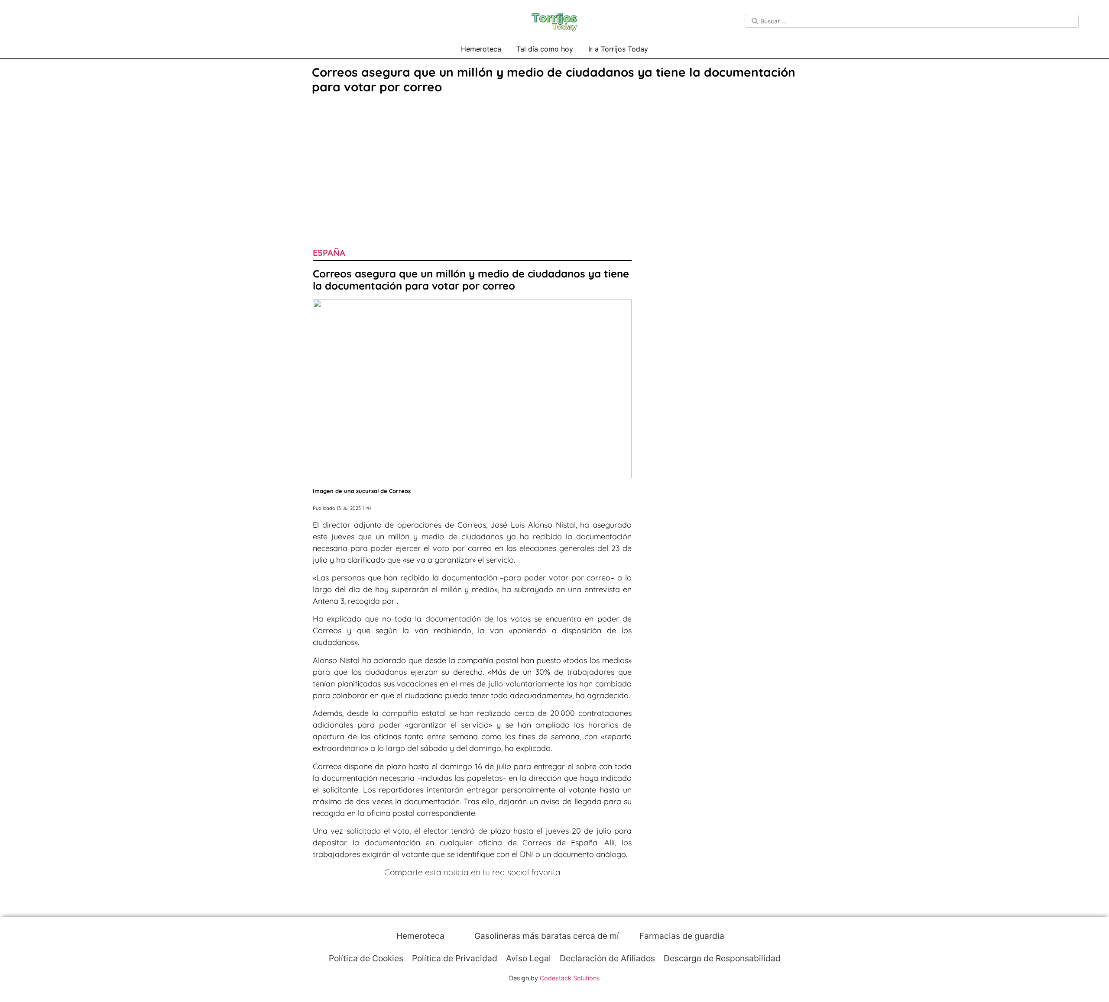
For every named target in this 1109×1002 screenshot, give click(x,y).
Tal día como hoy (544, 49)
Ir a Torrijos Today (618, 49)
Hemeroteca (481, 49)
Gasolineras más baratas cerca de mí (545, 936)
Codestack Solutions (570, 978)
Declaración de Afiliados (607, 958)
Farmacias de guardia (680, 936)
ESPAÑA (329, 252)
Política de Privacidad (454, 958)
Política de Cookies (366, 958)
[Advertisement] (554, 161)
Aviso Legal (528, 958)
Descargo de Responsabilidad (722, 958)
